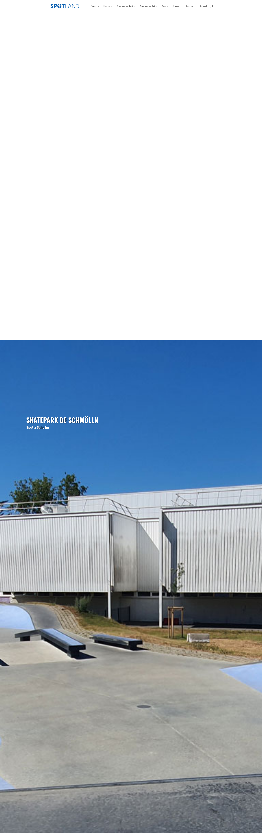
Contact (203, 6)
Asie (164, 6)
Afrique (176, 6)
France (94, 6)
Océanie (189, 6)
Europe (106, 6)
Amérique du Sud (147, 6)
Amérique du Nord (125, 6)
